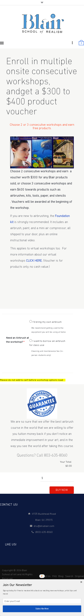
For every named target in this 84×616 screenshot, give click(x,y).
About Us (45, 576)
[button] (42, 585)
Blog (60, 576)
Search (69, 576)
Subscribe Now (42, 609)
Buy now (62, 490)
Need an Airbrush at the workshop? (17, 340)
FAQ (54, 576)
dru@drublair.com (44, 526)
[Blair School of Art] (42, 23)
